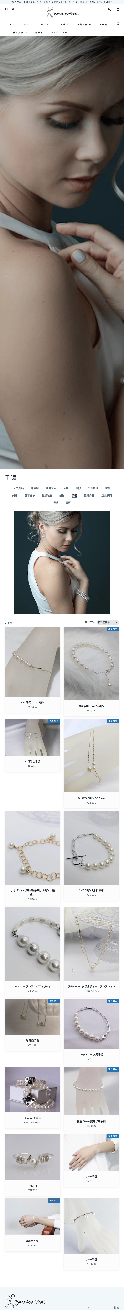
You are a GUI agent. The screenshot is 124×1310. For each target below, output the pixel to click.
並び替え (90, 622)
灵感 (55, 502)
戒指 (62, 495)
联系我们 (19, 33)
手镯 (74, 495)
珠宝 (44, 25)
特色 (27, 25)
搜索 (116, 1307)
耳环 (68, 502)
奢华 (107, 488)
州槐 (14, 495)
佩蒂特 (35, 488)
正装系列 (63, 25)
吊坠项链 (93, 488)
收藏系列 (83, 25)
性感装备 (47, 495)
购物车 (39, 33)
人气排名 (19, 488)
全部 (65, 488)
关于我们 (106, 25)
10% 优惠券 (60, 33)
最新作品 (89, 495)
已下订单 (30, 495)
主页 (12, 25)
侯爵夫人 (51, 488)
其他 (78, 488)
